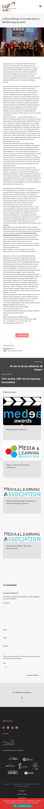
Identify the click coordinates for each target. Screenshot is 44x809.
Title (4, 663)
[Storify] (17, 727)
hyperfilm (15, 351)
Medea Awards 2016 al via (16, 429)
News (13, 349)
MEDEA (21, 351)
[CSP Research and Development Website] (9, 742)
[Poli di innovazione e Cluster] (22, 766)
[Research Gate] (5, 727)
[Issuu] (9, 727)
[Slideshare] (13, 727)
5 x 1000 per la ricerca (22, 692)
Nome (5, 630)
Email (4, 638)
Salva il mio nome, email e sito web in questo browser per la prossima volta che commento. (21, 657)
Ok (15, 806)
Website (5, 646)
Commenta (6, 603)
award (9, 351)
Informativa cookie (25, 806)
